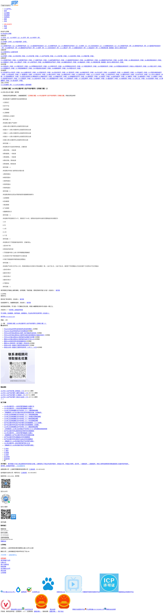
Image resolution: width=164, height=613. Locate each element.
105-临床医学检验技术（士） (39, 46)
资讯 (5, 21)
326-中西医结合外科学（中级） (72, 66)
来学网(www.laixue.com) (8, 316)
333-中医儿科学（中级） (154, 66)
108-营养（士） (83, 46)
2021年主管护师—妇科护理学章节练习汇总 (17, 443)
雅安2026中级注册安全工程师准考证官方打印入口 (19, 339)
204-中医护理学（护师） (20, 41)
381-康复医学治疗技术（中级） (108, 60)
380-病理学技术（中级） (91, 60)
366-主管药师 (5, 52)
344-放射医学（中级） (92, 76)
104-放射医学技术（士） (22, 46)
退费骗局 (3, 558)
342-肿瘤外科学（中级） (60, 76)
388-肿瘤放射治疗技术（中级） (51, 62)
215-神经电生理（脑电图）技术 (108, 48)
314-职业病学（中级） (13, 74)
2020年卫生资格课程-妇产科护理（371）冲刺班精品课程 (21, 414)
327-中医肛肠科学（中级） (89, 66)
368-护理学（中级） (7, 56)
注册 (5, 28)
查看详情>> (37, 611)
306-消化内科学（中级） (59, 72)
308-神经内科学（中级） (87, 72)
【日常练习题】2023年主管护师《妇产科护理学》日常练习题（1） (26, 323)
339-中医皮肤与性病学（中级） (42, 68)
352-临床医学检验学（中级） (9, 78)
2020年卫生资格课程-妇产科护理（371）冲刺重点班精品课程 (22, 416)
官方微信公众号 (5, 568)
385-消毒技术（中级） (7, 62)
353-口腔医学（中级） (25, 78)
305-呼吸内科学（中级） (44, 72)
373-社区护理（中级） (74, 56)
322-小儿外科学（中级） (98, 74)
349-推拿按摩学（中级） (59, 68)
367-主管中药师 (13, 52)
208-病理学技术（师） (11, 48)
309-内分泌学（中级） (101, 72)
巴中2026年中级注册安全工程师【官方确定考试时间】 (20, 333)
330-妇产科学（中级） (141, 74)
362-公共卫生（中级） (139, 78)
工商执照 (32, 469)
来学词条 (3, 570)
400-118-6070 (8, 24)
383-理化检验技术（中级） (136, 60)
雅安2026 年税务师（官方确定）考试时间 (16, 343)
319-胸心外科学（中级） (53, 74)
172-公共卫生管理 (18, 84)
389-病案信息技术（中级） (69, 62)
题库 (5, 19)
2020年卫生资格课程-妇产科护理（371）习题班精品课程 (21, 410)
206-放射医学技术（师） (139, 46)
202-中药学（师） (35, 37)
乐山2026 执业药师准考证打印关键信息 (16, 331)
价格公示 (3, 562)
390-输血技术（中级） (84, 62)
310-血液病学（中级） (114, 72)
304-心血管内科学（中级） (29, 72)
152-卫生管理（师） (7, 84)
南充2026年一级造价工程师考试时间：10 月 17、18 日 (20, 347)
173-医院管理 (27, 84)
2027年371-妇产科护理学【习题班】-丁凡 (13, 395)
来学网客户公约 (5, 560)
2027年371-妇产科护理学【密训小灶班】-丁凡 (14, 397)
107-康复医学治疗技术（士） (70, 46)
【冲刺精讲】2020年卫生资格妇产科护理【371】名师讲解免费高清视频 (25, 429)
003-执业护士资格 (6, 33)
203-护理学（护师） (7, 41)
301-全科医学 (5, 72)
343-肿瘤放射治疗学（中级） (76, 76)
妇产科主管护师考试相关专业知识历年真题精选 (18, 439)
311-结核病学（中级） (128, 72)
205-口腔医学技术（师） (125, 46)
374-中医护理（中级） (88, 56)
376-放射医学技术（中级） (25, 60)
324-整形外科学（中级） (127, 74)
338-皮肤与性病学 (25, 76)
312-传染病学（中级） (141, 72)
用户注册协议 (5, 564)
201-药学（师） (25, 37)
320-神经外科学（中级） (68, 74)
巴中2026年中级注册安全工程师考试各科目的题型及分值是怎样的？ (24, 335)
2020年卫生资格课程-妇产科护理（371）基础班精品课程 (21, 427)
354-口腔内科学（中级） (39, 78)
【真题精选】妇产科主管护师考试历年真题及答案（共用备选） (23, 412)
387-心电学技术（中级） (35, 62)
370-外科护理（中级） (33, 56)
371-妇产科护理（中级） (47, 56)
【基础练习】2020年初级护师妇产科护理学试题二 (19, 445)
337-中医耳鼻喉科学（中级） (24, 68)
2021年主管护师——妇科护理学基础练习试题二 (18, 433)
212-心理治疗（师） (66, 48)
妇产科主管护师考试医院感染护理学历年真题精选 (19, 431)
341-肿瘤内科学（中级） (45, 76)
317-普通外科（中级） (26, 74)
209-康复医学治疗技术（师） (27, 48)
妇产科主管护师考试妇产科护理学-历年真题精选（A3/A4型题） (23, 422)
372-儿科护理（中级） (61, 56)
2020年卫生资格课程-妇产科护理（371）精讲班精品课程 (21, 418)
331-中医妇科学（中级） (140, 66)
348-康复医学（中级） (144, 76)
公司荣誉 (3, 572)
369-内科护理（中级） (19, 56)
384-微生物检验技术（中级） (153, 60)
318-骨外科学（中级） (39, 74)
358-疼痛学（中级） (99, 78)
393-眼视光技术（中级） (117, 62)
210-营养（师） (40, 48)
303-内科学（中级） (15, 72)
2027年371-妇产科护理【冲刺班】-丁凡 (12, 391)
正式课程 (7, 13)
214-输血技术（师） (93, 48)
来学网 (58, 290)
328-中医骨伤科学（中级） (106, 66)
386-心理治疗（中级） (21, 62)
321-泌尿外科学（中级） (83, 74)
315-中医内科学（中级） (21, 66)
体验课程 (7, 15)
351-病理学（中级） (157, 76)
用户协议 (61, 611)
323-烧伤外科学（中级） (112, 74)
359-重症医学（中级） (112, 78)
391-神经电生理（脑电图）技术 (100, 62)
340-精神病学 (34, 76)
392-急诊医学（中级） (17, 80)
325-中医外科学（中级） (55, 66)
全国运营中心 (13, 555)
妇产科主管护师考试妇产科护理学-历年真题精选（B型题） (22, 424)
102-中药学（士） (15, 37)
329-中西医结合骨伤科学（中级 (123, 66)
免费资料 (7, 17)
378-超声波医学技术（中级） (56, 60)
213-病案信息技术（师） (79, 48)
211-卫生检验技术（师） (52, 48)
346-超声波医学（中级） (118, 76)
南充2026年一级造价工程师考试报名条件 (16, 345)
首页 (5, 11)
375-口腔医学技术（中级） (9, 60)
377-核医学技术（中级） (40, 60)
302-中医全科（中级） (7, 66)
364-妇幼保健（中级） (152, 78)
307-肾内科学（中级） (73, 72)
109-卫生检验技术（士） (95, 46)
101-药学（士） (5, 37)
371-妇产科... (8, 9)
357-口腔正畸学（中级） (86, 78)
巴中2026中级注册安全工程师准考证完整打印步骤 (19, 337)
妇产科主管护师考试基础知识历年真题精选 (17, 437)
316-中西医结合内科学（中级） (38, 66)
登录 (5, 26)
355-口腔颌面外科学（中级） (55, 78)
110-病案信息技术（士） (110, 46)
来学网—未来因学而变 (16, 310)
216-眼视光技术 (122, 48)
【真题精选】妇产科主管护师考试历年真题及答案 (19, 435)
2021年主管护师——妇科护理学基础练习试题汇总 (19, 406)
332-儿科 (151, 74)
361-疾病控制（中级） (125, 78)
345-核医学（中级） (105, 76)
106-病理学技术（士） (54, 46)
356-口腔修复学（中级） (71, 78)
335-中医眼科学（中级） (8, 68)
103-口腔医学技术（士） (8, 46)
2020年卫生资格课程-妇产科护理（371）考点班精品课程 (21, 420)
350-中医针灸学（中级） (74, 68)
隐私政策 (3, 566)
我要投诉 (3, 541)
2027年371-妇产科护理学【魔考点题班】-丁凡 (14, 393)
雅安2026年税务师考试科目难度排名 (15, 341)
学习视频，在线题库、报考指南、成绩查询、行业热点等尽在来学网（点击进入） (25, 313)
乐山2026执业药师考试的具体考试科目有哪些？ (18, 329)
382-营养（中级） (123, 60)
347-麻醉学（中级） (131, 76)
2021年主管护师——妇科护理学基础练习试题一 (18, 408)
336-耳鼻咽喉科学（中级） (11, 76)
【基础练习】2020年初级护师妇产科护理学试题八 (19, 441)
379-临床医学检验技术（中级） (74, 60)
